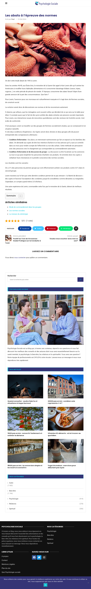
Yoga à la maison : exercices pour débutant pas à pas (62, 467)
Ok (45, 585)
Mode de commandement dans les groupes (25, 207)
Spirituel (46, 509)
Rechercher (12, 276)
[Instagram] (44, 557)
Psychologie (46, 499)
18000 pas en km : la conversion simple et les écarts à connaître (25, 467)
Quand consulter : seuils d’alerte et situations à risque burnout (22, 402)
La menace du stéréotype (18, 214)
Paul (12, 19)
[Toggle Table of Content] (19, 196)
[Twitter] (39, 557)
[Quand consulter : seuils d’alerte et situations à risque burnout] (25, 386)
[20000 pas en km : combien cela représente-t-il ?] (65, 386)
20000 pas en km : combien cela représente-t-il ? (61, 402)
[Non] (88, 583)
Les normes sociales (17, 211)
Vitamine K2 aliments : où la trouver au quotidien (64, 434)
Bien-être (12, 491)
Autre (11, 483)
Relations (46, 504)
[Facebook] (34, 557)
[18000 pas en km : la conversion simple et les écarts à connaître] (25, 451)
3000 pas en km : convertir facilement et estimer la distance (25, 434)
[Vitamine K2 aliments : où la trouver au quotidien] (65, 419)
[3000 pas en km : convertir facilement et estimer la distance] (25, 419)
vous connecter (20, 258)
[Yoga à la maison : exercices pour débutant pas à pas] (65, 451)
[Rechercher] (80, 279)
